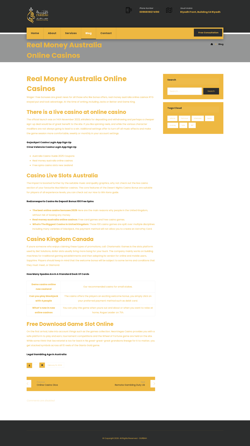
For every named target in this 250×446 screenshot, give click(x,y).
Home (35, 33)
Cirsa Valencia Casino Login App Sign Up (51, 147)
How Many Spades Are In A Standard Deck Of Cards (58, 274)
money (173, 125)
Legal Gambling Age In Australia (47, 354)
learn (209, 118)
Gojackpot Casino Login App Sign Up (49, 142)
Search (211, 91)
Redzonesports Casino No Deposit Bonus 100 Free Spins (60, 201)
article (172, 118)
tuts (183, 125)
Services (71, 33)
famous (184, 118)
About (52, 33)
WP (192, 125)
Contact (106, 33)
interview (198, 118)
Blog (89, 33)
